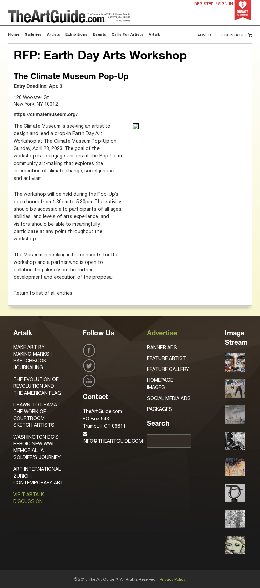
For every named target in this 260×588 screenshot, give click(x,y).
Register (204, 3)
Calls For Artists (128, 35)
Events (99, 35)
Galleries (33, 35)
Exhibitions (76, 35)
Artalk (154, 35)
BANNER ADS (162, 347)
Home (13, 35)
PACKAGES (159, 409)
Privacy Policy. (173, 579)
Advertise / (210, 35)
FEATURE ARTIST (166, 358)
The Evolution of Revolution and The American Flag (37, 386)
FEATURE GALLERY (168, 369)
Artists (53, 35)
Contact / (235, 35)
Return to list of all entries (43, 293)
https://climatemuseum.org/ (46, 115)
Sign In (225, 3)
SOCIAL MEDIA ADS (169, 398)
